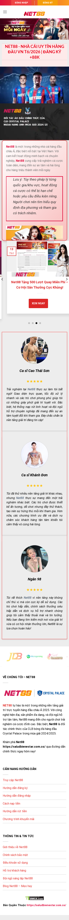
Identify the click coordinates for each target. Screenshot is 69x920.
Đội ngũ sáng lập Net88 (18, 878)
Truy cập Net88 (13, 780)
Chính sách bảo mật (15, 855)
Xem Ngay (33, 303)
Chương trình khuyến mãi (18, 819)
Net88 (31, 389)
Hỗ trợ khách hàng (14, 870)
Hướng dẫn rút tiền (15, 811)
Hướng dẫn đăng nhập (17, 795)
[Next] (66, 279)
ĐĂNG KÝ (48, 2)
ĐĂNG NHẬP (21, 2)
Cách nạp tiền (11, 803)
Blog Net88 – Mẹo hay (17, 886)
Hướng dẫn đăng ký (15, 788)
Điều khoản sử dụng (15, 862)
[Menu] (5, 11)
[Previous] (2, 279)
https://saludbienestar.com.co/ (46, 905)
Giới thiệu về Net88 (15, 847)
